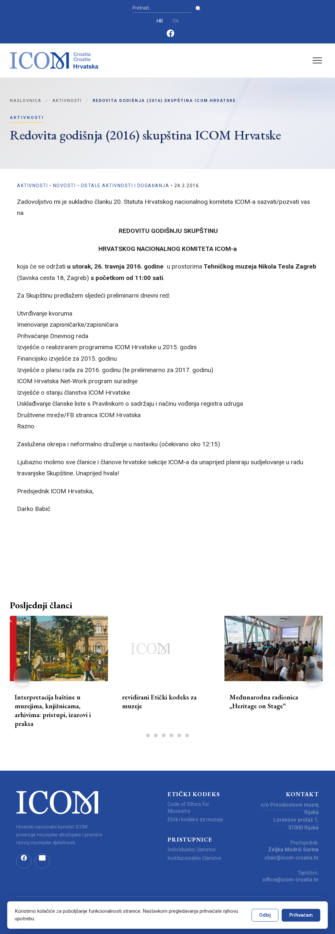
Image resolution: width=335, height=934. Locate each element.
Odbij (265, 915)
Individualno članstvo (192, 849)
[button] (313, 677)
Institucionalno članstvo (194, 858)
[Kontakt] (42, 861)
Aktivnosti (67, 100)
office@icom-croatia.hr (290, 880)
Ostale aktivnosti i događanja (125, 185)
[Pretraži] (198, 8)
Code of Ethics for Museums (188, 807)
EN (176, 21)
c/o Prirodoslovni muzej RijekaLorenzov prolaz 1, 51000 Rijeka (290, 816)
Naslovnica (26, 100)
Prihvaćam (301, 915)
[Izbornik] (317, 60)
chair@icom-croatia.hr (291, 858)
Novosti (64, 185)
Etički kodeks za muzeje (195, 819)
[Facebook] (170, 35)
